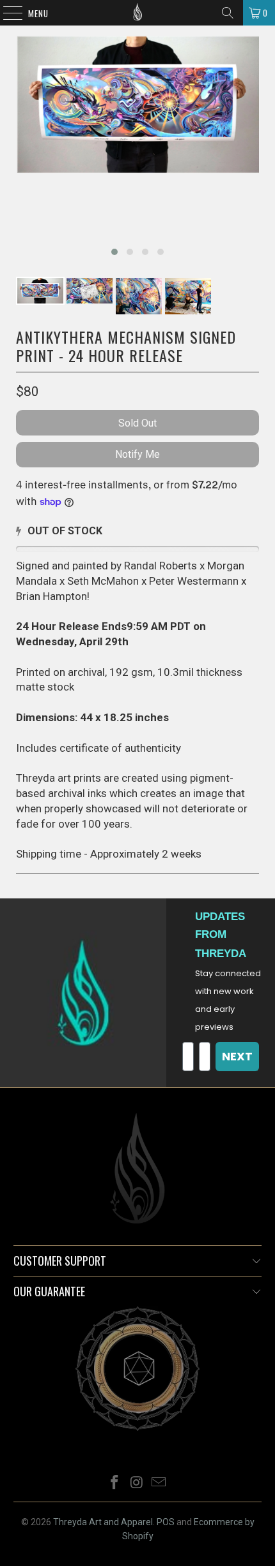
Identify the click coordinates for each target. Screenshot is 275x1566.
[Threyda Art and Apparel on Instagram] (136, 1483)
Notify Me (137, 454)
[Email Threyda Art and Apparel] (159, 1483)
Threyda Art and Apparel (103, 1522)
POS (166, 1522)
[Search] (228, 13)
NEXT (237, 1056)
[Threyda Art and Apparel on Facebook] (114, 1483)
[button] (114, 251)
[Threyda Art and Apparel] (138, 13)
